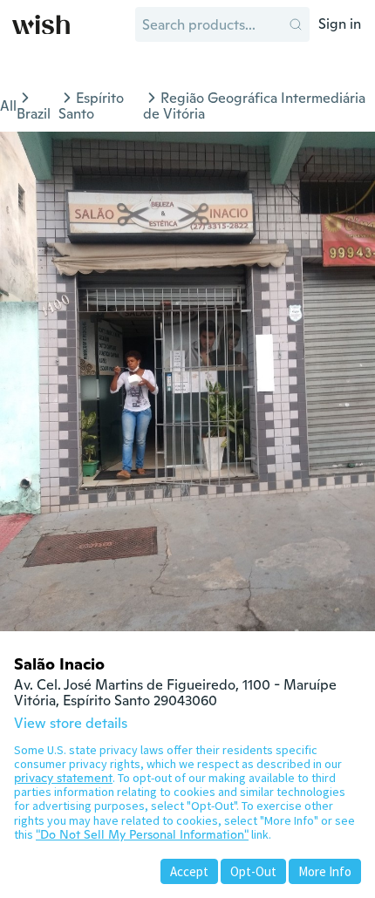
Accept (189, 871)
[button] (296, 24)
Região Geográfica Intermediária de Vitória (254, 106)
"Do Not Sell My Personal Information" (142, 834)
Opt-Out (253, 871)
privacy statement (63, 778)
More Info (324, 871)
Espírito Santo (91, 106)
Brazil (34, 114)
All (8, 106)
